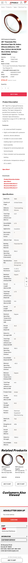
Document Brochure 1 (10, 185)
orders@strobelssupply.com (11, 70)
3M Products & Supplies (8, 39)
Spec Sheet (5, 169)
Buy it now (14, 94)
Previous (2, 470)
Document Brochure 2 (10, 183)
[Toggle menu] (2, 2)
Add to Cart (12, 560)
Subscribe (14, 520)
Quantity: (4, 84)
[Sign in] (21, 2)
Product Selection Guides (12, 179)
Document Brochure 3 (10, 188)
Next (26, 470)
